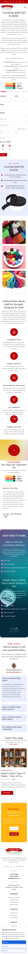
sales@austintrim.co (14, 878)
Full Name (3, 96)
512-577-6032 (14, 874)
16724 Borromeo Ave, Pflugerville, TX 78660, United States (14, 887)
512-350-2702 (14, 876)
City (1, 131)
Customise (5, 946)
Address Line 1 (3, 119)
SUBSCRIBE (14, 834)
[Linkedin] (20, 2)
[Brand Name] (14, 630)
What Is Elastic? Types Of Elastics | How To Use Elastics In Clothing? (13, 774)
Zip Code (2, 138)
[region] (14, 940)
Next (2, 154)
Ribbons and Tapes (6, 770)
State (16, 131)
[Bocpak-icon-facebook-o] (10, 2)
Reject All (5, 950)
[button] (14, 450)
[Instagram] (17, 866)
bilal (14, 779)
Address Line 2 (3, 125)
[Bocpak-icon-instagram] (17, 2)
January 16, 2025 (5, 779)
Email (17, 96)
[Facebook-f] (11, 866)
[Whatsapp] (23, 2)
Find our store (14, 881)
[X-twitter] (14, 2)
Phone (2, 104)
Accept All (5, 942)
